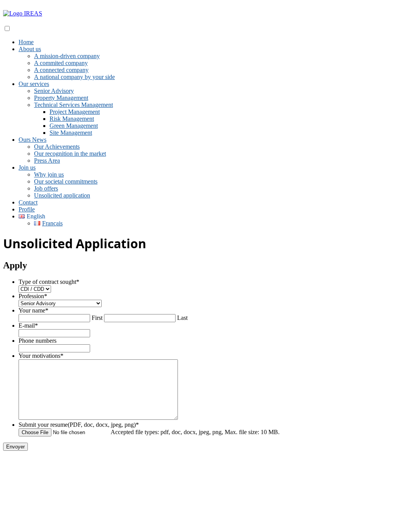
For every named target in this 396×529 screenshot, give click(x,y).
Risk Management (72, 118)
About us (30, 49)
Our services (34, 84)
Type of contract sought (49, 281)
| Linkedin (81, 460)
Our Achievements (57, 146)
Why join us (49, 174)
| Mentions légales (117, 460)
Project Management (75, 111)
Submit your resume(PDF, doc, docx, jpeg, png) (79, 424)
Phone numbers (37, 340)
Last (182, 317)
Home (26, 42)
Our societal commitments (65, 181)
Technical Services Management (73, 104)
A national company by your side (74, 77)
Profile (27, 209)
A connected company (61, 70)
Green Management (74, 125)
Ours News (32, 139)
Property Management (61, 97)
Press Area (47, 160)
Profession (33, 296)
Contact (28, 202)
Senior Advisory (54, 91)
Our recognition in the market (70, 153)
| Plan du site (246, 460)
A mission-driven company (67, 56)
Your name (33, 310)
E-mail (28, 325)
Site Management (71, 132)
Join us (27, 167)
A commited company (61, 63)
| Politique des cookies (203, 460)
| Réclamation (156, 460)
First (97, 317)
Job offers (46, 188)
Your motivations (41, 355)
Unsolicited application (62, 195)
